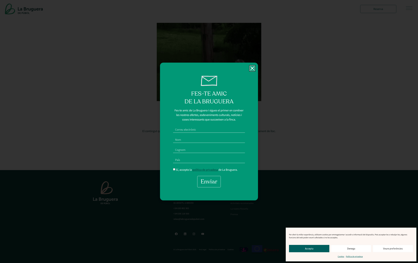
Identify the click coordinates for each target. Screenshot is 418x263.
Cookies (341, 256)
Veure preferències (393, 248)
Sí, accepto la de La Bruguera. (207, 169)
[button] (252, 68)
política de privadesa (205, 169)
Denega (351, 248)
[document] (209, 131)
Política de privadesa (354, 256)
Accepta (309, 248)
